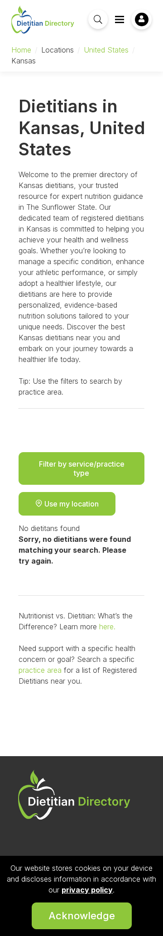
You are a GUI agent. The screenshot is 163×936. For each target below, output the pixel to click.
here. (107, 626)
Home (21, 49)
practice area (40, 670)
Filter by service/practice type (82, 468)
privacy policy (87, 889)
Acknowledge (81, 916)
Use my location (71, 503)
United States (106, 49)
